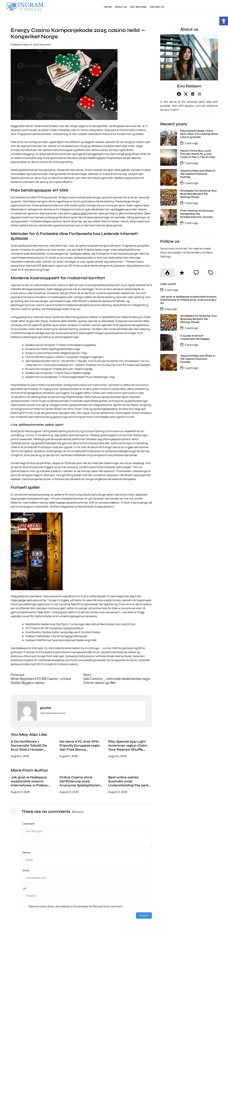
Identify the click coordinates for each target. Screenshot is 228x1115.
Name (26, 852)
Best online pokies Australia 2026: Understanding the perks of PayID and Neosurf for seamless (129, 785)
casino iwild (79, 213)
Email (26, 870)
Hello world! (168, 284)
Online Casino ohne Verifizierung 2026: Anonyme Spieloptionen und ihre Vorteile (79, 783)
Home (107, 6)
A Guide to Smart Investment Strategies (195, 337)
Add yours (78, 811)
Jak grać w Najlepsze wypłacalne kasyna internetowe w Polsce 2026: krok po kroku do (30, 783)
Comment (29, 823)
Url (24, 888)
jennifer (47, 44)
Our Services (138, 6)
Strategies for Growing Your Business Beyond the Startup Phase (198, 194)
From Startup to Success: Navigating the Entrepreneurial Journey (197, 213)
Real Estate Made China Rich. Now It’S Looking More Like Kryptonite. (199, 134)
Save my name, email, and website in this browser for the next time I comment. (76, 906)
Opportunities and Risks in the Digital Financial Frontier (197, 174)
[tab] (167, 273)
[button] (223, 21)
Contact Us (157, 6)
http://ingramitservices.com (53, 713)
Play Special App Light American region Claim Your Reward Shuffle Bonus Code (127, 747)
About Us (121, 6)
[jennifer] (27, 711)
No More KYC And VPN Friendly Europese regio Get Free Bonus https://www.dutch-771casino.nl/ (79, 749)
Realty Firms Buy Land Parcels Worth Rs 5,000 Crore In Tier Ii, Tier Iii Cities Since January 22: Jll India (198, 155)
